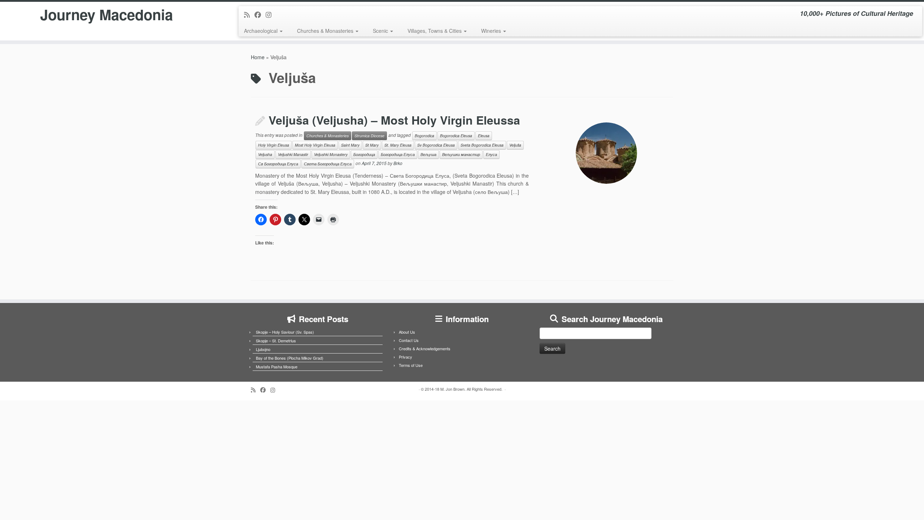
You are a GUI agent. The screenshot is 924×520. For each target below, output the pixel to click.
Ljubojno (263, 349)
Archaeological (261, 30)
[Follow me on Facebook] (260, 14)
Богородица (364, 154)
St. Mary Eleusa (397, 145)
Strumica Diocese (369, 135)
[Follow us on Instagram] (271, 14)
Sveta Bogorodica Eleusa (482, 145)
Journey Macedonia (106, 14)
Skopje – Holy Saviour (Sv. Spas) (285, 332)
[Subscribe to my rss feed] (249, 14)
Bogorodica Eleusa (456, 135)
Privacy (405, 357)
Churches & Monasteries (326, 30)
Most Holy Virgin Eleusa (315, 145)
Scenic (381, 30)
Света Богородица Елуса (328, 163)
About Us (407, 332)
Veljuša (515, 145)
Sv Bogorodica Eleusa (436, 145)
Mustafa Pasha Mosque (276, 366)
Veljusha (265, 154)
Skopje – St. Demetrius (276, 340)
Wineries (491, 30)
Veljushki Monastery (331, 154)
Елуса (491, 154)
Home (258, 57)
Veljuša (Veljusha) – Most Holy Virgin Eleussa (394, 120)
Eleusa (483, 135)
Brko (397, 163)
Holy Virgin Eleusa (273, 145)
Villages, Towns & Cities (435, 30)
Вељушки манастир (461, 154)
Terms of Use (411, 365)
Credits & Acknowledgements (424, 348)
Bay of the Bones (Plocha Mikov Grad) (289, 358)
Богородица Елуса (398, 154)
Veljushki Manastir (293, 154)
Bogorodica (424, 135)
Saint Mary (350, 145)
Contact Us (409, 340)
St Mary (372, 145)
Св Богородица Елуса (278, 163)
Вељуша (428, 154)
